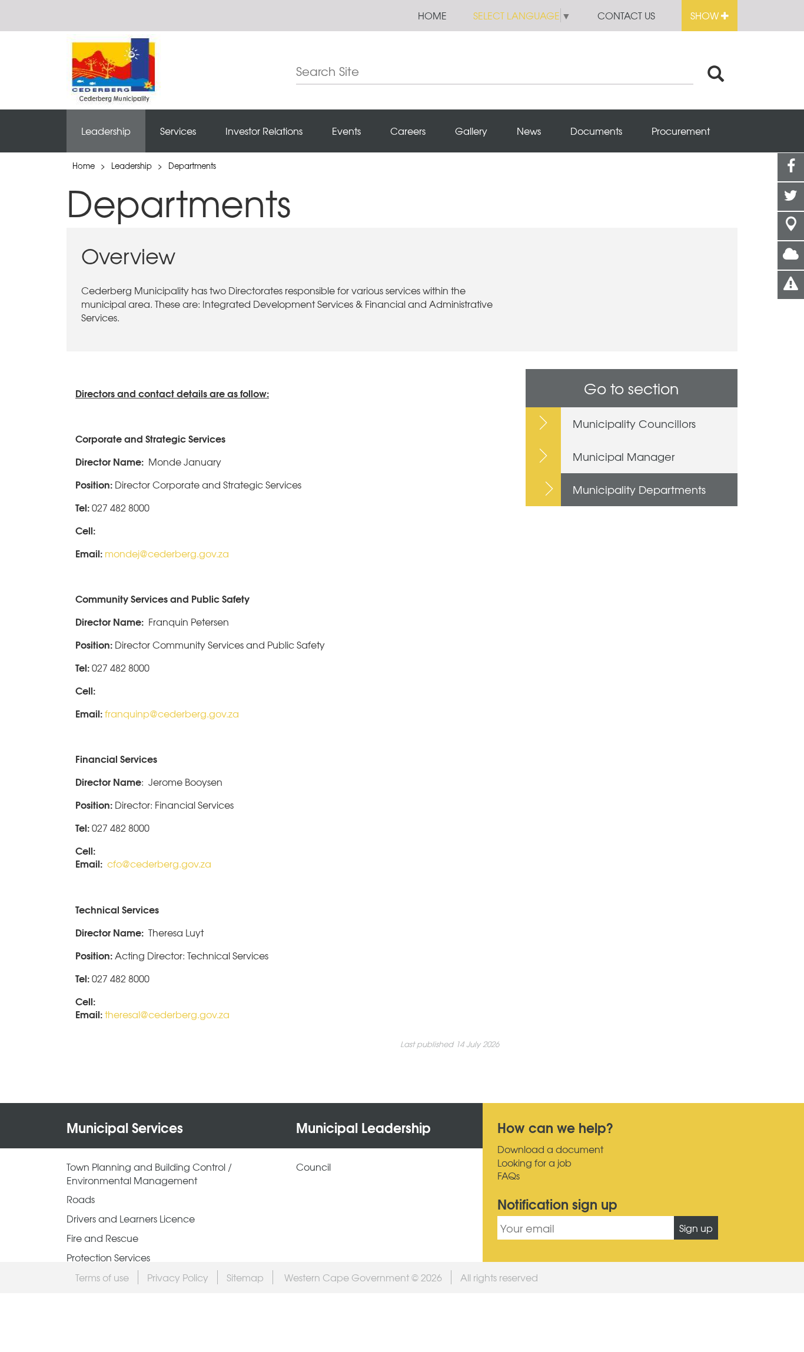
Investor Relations (264, 131)
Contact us (626, 15)
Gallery (471, 131)
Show (705, 15)
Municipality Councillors (634, 423)
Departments (192, 165)
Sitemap (245, 1277)
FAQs (508, 1175)
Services (178, 131)
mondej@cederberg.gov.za (167, 553)
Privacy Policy (177, 1277)
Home (432, 15)
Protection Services (108, 1257)
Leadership (106, 131)
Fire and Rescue (102, 1238)
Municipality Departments (639, 489)
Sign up (696, 1228)
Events (346, 131)
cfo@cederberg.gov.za (159, 863)
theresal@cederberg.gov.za (167, 1014)
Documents (596, 131)
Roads (81, 1199)
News (529, 131)
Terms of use (102, 1277)
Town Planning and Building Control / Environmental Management (149, 1173)
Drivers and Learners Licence (131, 1218)
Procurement (681, 131)
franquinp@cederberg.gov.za (172, 713)
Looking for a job (534, 1163)
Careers (408, 131)
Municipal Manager (624, 456)
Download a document (550, 1149)
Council (313, 1167)
